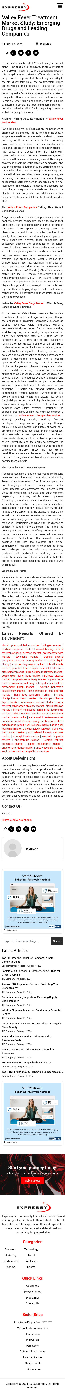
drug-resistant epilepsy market (28, 679)
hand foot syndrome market (31, 694)
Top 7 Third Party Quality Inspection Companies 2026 (32, 1071)
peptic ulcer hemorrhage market (21, 675)
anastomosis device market (17, 747)
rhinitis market (20, 713)
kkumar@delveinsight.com (17, 819)
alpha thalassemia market (43, 743)
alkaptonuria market (26, 740)
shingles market (51, 645)
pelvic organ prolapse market (27, 706)
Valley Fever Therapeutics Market (39, 415)
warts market (19, 717)
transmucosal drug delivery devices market (36, 683)
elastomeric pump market (18, 687)
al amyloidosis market (25, 736)
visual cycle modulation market (20, 645)
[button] (60, 6)
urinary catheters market (40, 660)
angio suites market (13, 751)
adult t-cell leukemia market (33, 724)
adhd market (9, 724)
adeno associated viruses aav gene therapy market (32, 721)
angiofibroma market (37, 751)
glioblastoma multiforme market (43, 671)
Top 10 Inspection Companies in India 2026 (26, 1062)
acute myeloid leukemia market (45, 717)
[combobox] (26, 941)
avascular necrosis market (26, 653)
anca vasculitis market (48, 747)
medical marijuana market (17, 649)
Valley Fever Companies (22, 207)
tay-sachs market (25, 656)
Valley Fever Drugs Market (29, 303)
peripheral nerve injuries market (30, 668)
